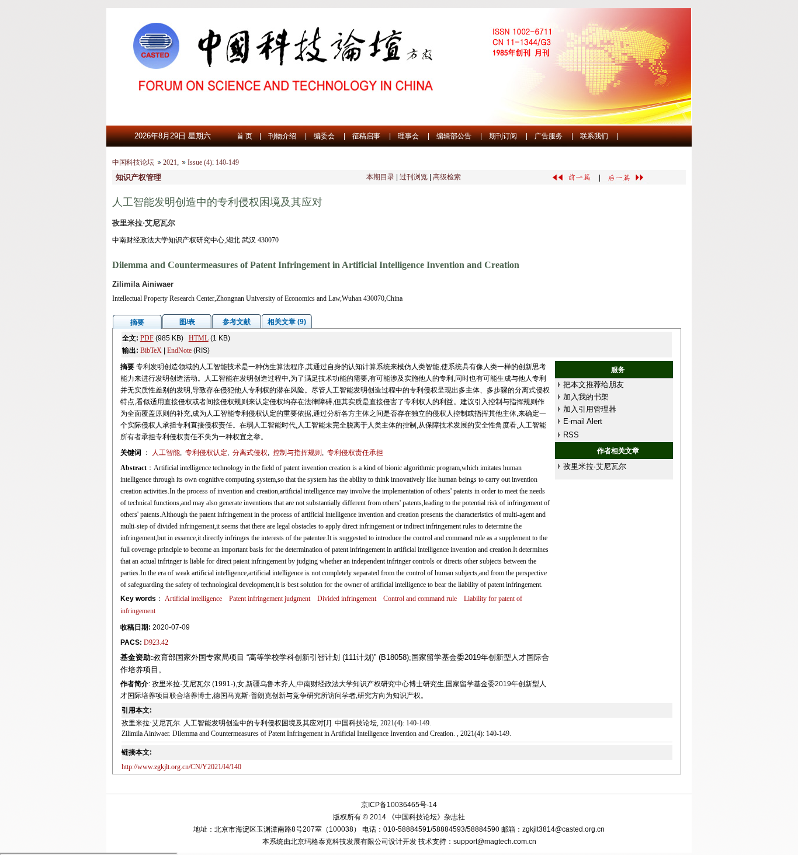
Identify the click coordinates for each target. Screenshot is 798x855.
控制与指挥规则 (297, 453)
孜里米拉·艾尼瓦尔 (594, 466)
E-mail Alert (582, 421)
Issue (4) (200, 162)
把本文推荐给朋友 (593, 384)
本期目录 (380, 177)
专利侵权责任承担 (355, 453)
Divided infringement (346, 599)
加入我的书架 (586, 396)
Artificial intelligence (193, 599)
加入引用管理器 (589, 409)
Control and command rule (420, 599)
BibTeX (151, 350)
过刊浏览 (414, 177)
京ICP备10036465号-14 (399, 805)
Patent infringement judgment (269, 599)
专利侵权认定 (206, 453)
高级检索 (447, 177)
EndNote (179, 350)
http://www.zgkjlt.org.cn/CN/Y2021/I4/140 (181, 767)
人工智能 (166, 453)
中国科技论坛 (133, 162)
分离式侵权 (250, 453)
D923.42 (156, 642)
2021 (170, 162)
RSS (571, 434)
